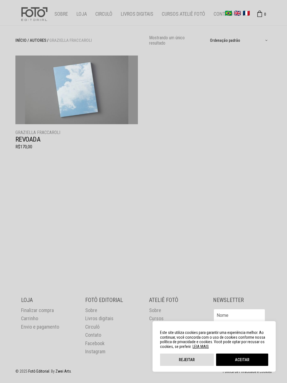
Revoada (27, 139)
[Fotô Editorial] (34, 14)
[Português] (228, 13)
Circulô (103, 14)
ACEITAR (242, 359)
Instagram (95, 351)
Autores (38, 40)
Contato (223, 14)
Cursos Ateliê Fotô (183, 14)
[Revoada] (76, 90)
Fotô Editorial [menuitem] (38, 371)
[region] (214, 346)
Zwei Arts (63, 371)
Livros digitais (137, 14)
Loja (82, 14)
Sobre (61, 14)
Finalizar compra (37, 310)
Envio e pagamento (40, 327)
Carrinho (29, 318)
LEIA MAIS (201, 346)
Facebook (95, 343)
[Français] (246, 13)
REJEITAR (187, 359)
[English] (237, 13)
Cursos (156, 318)
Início (21, 40)
